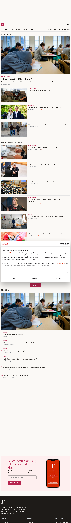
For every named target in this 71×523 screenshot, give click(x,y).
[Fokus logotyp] (2, 502)
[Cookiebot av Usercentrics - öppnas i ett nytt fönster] (61, 244)
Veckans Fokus (15, 29)
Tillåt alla (58, 278)
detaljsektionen (61, 263)
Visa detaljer (62, 273)
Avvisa (13, 278)
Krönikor (34, 29)
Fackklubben (52, 29)
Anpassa (34, 278)
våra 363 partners (11, 253)
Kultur (42, 29)
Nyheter (4, 29)
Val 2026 (26, 29)
